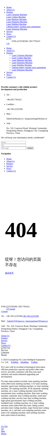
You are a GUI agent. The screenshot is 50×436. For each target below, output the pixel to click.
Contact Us (11, 77)
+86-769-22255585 (31, 316)
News (8, 75)
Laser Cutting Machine (21, 58)
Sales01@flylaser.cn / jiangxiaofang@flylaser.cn (27, 321)
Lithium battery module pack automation (29, 67)
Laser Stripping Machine (22, 63)
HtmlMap (25, 362)
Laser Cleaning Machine (22, 55)
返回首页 (9, 273)
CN (7, 43)
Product (9, 53)
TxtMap (34, 362)
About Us (10, 50)
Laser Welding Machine (22, 65)
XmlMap (14, 362)
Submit (30, 148)
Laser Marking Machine (22, 60)
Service (9, 72)
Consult (4, 311)
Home (9, 48)
